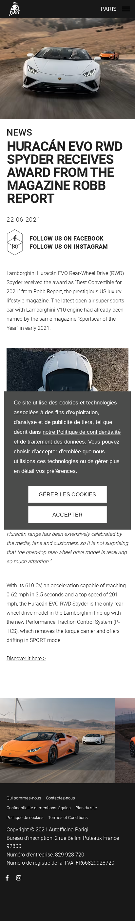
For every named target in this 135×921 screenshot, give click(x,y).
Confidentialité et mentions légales (39, 807)
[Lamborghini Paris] (15, 9)
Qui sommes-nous (24, 798)
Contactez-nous (60, 798)
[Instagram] (19, 878)
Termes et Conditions (68, 817)
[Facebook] (7, 878)
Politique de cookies (25, 817)
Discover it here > (26, 658)
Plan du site (86, 807)
